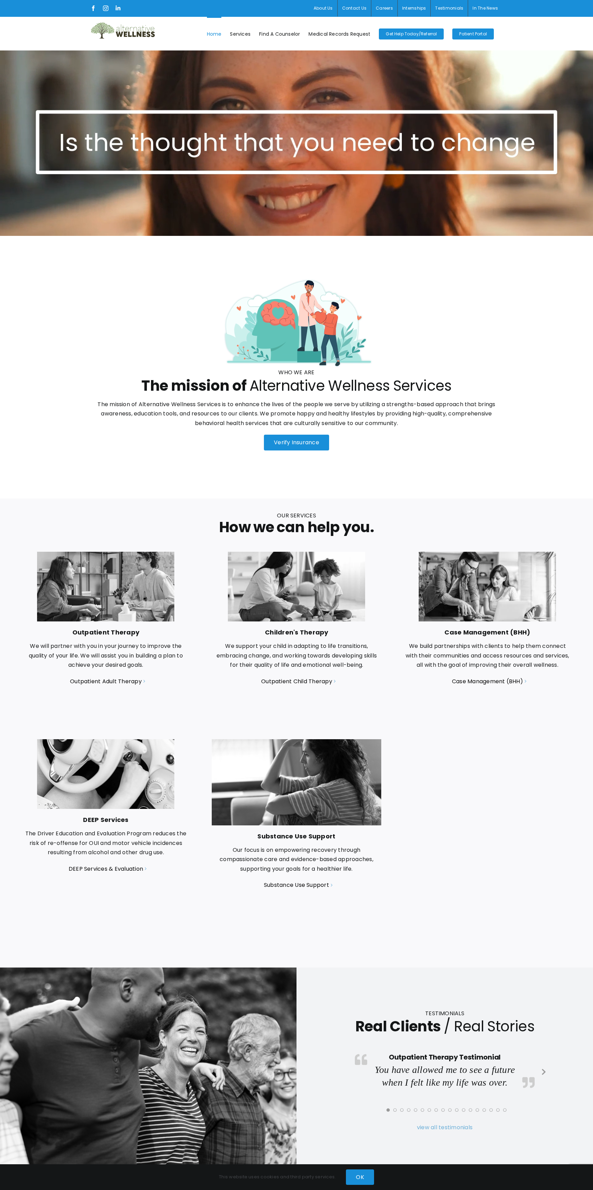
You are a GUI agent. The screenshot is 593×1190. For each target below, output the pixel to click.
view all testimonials (445, 1127)
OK (360, 1177)
